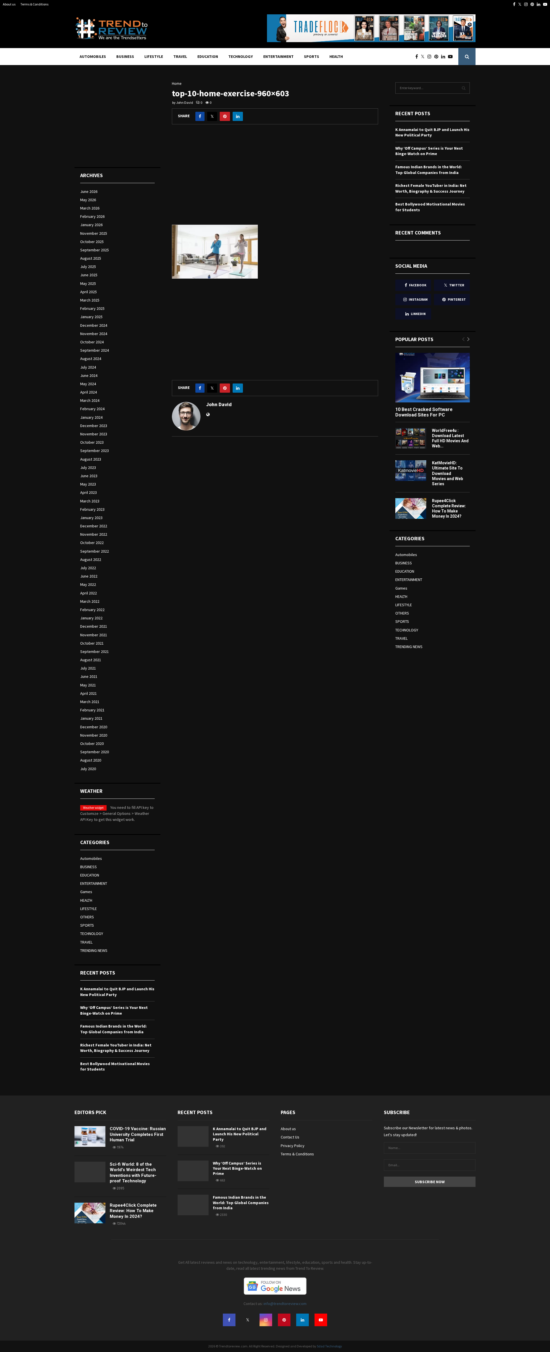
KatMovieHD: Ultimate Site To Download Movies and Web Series (447, 473)
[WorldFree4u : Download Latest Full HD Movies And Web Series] (410, 438)
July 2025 (88, 266)
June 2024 (88, 375)
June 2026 (88, 191)
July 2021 (88, 668)
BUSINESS (125, 56)
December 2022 (93, 526)
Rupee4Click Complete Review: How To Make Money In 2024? (133, 1211)
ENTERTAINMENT (278, 56)
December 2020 (93, 726)
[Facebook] (418, 56)
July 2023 (88, 467)
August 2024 (90, 358)
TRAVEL (180, 56)
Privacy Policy (293, 1145)
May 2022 (88, 584)
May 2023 (88, 484)
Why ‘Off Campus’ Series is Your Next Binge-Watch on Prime (114, 1010)
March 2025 (89, 300)
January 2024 (91, 417)
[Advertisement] (275, 179)
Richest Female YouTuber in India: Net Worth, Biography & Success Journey (116, 1047)
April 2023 (88, 492)
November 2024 (93, 333)
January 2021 (91, 718)
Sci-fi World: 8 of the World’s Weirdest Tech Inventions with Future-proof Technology (133, 1173)
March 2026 (89, 208)
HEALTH (336, 56)
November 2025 (93, 233)
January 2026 (91, 224)
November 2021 (93, 634)
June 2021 (88, 676)
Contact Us (290, 1137)
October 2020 (92, 743)
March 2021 (89, 701)
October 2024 (92, 342)
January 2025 (91, 316)
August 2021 (90, 659)
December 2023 (93, 425)
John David (184, 102)
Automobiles (93, 56)
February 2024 (92, 408)
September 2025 (94, 250)
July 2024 (88, 367)
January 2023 (91, 517)
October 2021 (92, 643)
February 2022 (92, 609)
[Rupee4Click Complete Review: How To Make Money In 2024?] (410, 508)
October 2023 (92, 442)
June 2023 (88, 475)
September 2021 (94, 651)
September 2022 (94, 551)
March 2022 (89, 601)
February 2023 (92, 509)
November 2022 (93, 534)
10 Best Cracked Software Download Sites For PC (424, 412)
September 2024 (94, 350)
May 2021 (88, 685)
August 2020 (90, 760)
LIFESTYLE (153, 56)
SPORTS (311, 56)
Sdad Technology (329, 1346)
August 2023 (90, 459)
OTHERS (87, 916)
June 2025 (88, 274)
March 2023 (89, 501)
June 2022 (88, 576)
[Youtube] (451, 56)
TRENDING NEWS (93, 950)
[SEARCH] (463, 88)
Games (86, 891)
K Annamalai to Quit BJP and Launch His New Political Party (239, 1134)
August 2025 (90, 258)
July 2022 (88, 567)
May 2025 (88, 283)
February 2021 (92, 710)
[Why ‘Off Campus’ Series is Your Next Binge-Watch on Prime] (193, 1171)
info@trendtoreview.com (285, 1303)
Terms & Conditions (34, 4)
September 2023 (94, 450)
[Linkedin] (444, 56)
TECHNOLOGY (240, 56)
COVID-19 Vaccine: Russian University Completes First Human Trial (138, 1134)
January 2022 (91, 618)
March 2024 (89, 400)
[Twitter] (424, 56)
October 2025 (92, 241)
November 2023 (93, 434)
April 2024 (88, 392)
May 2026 (88, 199)
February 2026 (92, 216)
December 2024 (93, 325)
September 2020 (94, 751)
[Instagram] (430, 56)
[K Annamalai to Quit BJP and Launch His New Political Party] (193, 1136)
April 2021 (88, 693)
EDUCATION (207, 56)
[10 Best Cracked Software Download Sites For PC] (432, 377)
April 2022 (88, 593)
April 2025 (88, 291)
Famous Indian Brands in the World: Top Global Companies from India (113, 1029)
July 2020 (88, 768)
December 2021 (93, 626)
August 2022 (90, 559)
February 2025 (92, 308)
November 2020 (93, 735)
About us (9, 4)
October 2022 (92, 542)
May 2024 (88, 383)
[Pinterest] (437, 56)
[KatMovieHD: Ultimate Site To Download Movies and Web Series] (410, 470)
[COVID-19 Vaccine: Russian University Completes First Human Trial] (89, 1136)
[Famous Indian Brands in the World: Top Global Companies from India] (193, 1205)
